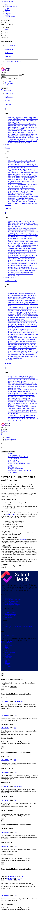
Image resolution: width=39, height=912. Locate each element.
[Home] (2, 434)
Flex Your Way (12, 467)
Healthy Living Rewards (15, 462)
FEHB (7, 11)
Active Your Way (13, 458)
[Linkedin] (9, 642)
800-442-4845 (5, 832)
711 (15, 728)
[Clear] (20, 75)
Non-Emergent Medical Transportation (19, 470)
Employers (8, 13)
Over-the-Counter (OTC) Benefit (18, 457)
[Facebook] (2, 642)
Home (6, 5)
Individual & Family (11, 6)
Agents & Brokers (10, 16)
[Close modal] (2, 674)
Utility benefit (12, 472)
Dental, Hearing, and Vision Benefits (19, 463)
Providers (7, 15)
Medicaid (7, 10)
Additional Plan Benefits (8, 451)
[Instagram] (6, 642)
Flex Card (11, 453)
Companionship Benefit (15, 469)
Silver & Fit (11, 465)
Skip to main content (7, 1)
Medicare (7, 8)
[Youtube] (11, 642)
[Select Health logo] (15, 582)
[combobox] (9, 75)
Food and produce (13, 460)
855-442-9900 (5, 760)
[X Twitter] (4, 642)
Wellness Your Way (14, 455)
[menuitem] (21, 104)
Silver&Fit (23, 539)
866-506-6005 (18, 701)
